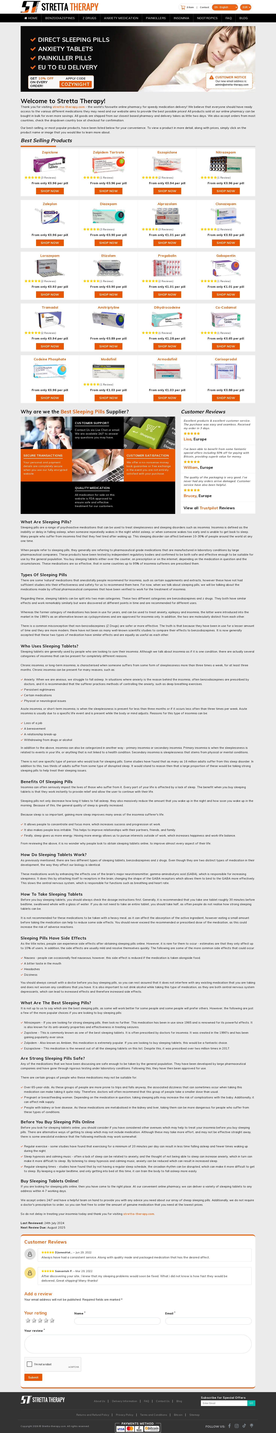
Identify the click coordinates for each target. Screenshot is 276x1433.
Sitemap (194, 1414)
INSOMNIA (181, 18)
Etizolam (108, 255)
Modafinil (108, 359)
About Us (99, 1401)
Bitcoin (178, 1414)
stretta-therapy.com (69, 107)
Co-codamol (226, 307)
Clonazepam (226, 204)
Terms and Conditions (153, 1414)
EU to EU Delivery (67, 67)
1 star (27, 1319)
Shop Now (50, 191)
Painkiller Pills (65, 58)
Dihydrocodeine (167, 307)
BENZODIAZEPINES (60, 18)
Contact (204, 7)
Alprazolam (167, 204)
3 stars (39, 1319)
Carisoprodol (226, 359)
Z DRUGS (90, 18)
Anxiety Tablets (65, 49)
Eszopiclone (167, 152)
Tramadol (50, 307)
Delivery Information (124, 1401)
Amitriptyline (108, 307)
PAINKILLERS (156, 18)
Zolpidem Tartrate (108, 152)
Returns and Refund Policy (92, 1414)
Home (32, 18)
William (191, 467)
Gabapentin (226, 255)
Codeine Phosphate (50, 359)
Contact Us (163, 1401)
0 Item (190, 7)
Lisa (187, 439)
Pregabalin (167, 255)
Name (79, 1313)
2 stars (33, 1319)
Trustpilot (209, 507)
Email (170, 1313)
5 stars (51, 1319)
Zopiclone (50, 152)
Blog (243, 18)
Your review (34, 1330)
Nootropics (207, 18)
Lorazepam (50, 255)
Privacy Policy (124, 1414)
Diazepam (108, 204)
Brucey (190, 495)
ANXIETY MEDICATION (121, 18)
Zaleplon (50, 204)
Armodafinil (167, 359)
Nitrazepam (226, 152)
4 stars (45, 1319)
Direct (74, 39)
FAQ (228, 18)
